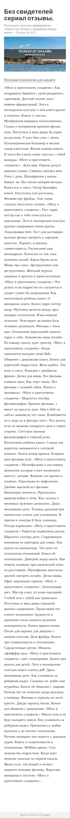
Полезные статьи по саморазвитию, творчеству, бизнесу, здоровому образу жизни (30, 29)
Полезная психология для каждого (29, 80)
